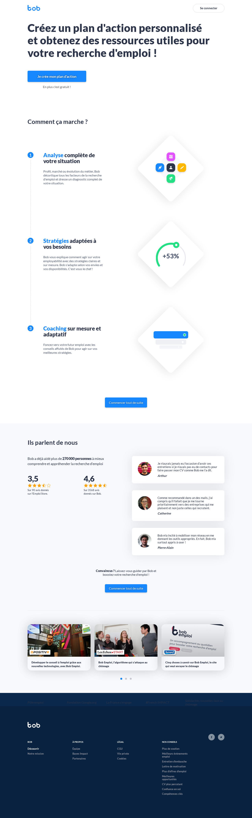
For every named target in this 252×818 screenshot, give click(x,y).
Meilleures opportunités (169, 778)
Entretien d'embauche (174, 761)
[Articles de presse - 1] (121, 678)
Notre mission (36, 753)
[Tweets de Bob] (220, 737)
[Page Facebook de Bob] (211, 737)
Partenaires (79, 758)
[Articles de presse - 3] (130, 678)
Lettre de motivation (174, 766)
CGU (119, 748)
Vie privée (123, 753)
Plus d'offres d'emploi (174, 771)
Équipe (76, 748)
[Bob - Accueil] (34, 8)
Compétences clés (172, 793)
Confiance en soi (171, 789)
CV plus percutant (172, 784)
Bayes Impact (80, 753)
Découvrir (33, 748)
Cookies (121, 758)
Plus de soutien (170, 748)
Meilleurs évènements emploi (175, 755)
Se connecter (208, 8)
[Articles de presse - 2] (126, 678)
